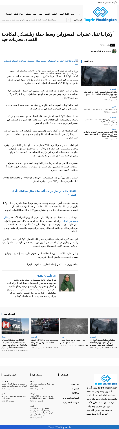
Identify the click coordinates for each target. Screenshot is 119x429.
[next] (65, 20)
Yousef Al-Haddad (111, 348)
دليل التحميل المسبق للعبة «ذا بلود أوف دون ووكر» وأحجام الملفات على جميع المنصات (100, 94)
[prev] (69, 20)
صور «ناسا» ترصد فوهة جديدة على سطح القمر (100, 109)
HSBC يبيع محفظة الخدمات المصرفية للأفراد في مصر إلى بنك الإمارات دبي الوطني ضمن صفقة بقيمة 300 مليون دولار (100, 134)
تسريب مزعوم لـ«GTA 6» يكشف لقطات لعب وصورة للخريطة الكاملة (101, 121)
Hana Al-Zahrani (97, 51)
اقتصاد (114, 129)
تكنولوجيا (113, 89)
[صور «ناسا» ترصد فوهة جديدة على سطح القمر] (74, 326)
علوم (114, 106)
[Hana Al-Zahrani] (114, 51)
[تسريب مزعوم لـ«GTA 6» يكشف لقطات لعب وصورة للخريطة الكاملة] (45, 326)
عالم (112, 45)
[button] (78, 14)
